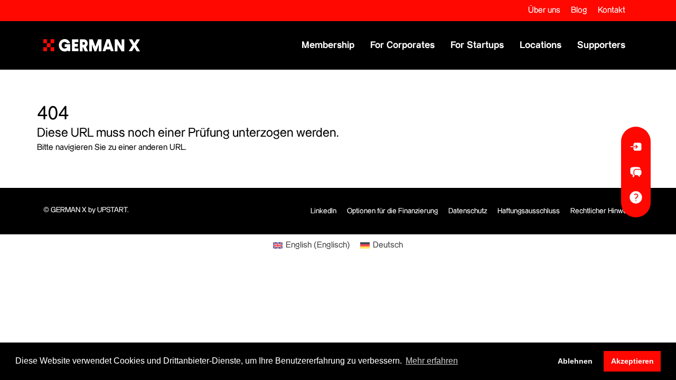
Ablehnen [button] (575, 361)
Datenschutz (467, 211)
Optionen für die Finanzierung (392, 211)
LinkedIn (323, 211)
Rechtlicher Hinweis (601, 211)
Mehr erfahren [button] (432, 360)
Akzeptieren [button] (632, 361)
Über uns (544, 10)
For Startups (477, 45)
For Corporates (402, 45)
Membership (328, 45)
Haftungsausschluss (528, 211)
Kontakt (611, 10)
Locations (540, 45)
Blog (579, 10)
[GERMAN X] (91, 45)
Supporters (601, 45)
